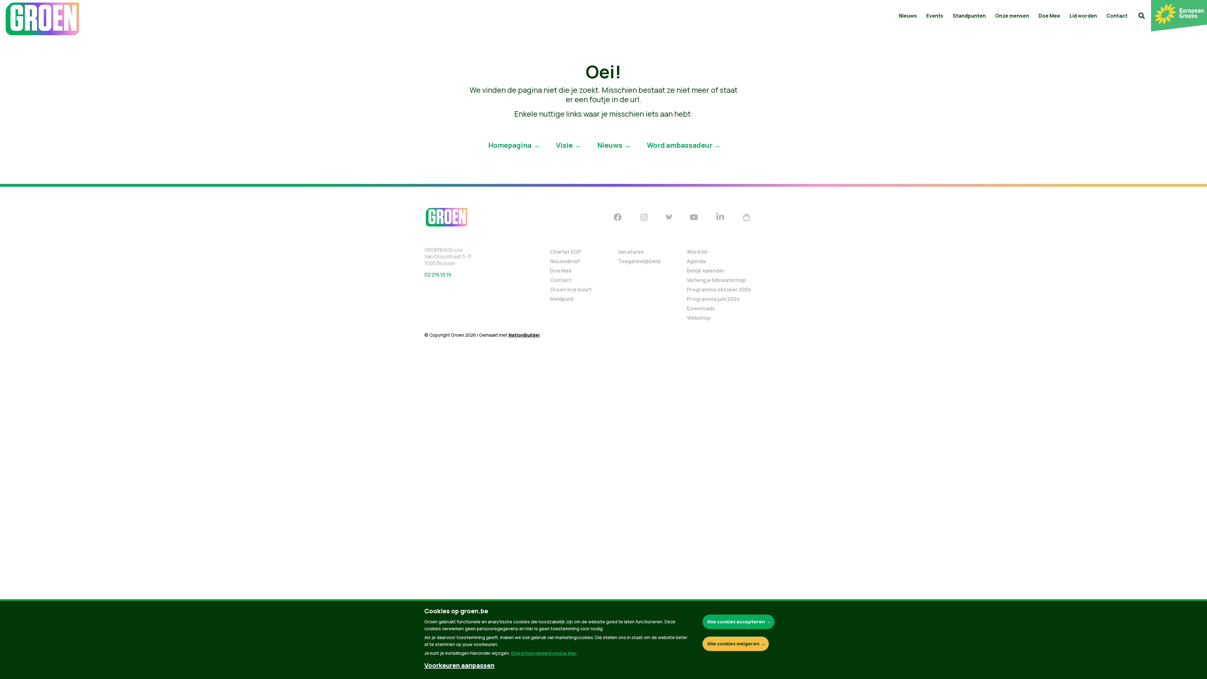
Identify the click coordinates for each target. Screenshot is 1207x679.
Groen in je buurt (571, 289)
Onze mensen (1012, 15)
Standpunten (969, 15)
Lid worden (1083, 15)
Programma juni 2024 (713, 298)
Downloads (701, 308)
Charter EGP (565, 251)
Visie (564, 145)
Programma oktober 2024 (719, 289)
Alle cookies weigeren (733, 643)
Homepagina (510, 145)
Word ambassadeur (679, 145)
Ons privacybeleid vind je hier (543, 653)
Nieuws (908, 15)
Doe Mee (1049, 15)
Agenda (696, 261)
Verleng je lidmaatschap (716, 280)
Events (934, 15)
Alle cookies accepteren (736, 621)
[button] (1141, 15)
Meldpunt (562, 298)
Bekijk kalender (706, 270)
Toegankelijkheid (639, 261)
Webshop (698, 317)
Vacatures (631, 251)
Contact (1116, 15)
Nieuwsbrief (565, 261)
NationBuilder (524, 335)
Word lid (697, 251)
